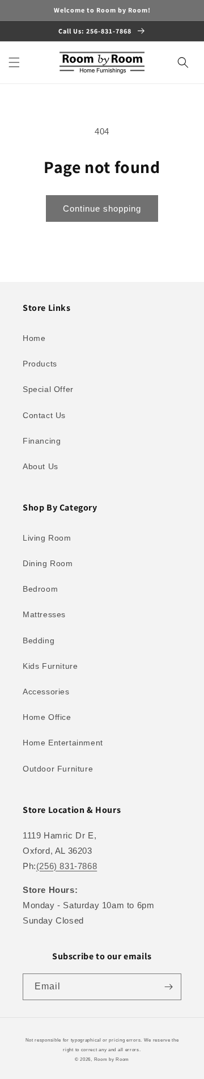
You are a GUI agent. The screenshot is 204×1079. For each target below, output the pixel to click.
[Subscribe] (168, 986)
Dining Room (48, 563)
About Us (40, 466)
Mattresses (44, 614)
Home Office (47, 717)
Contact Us (44, 415)
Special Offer (48, 389)
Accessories (46, 691)
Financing (42, 440)
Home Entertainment (63, 742)
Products (40, 363)
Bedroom (40, 588)
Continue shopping (102, 208)
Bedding (38, 640)
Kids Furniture (50, 666)
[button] (14, 62)
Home (34, 338)
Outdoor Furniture (58, 768)
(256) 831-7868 (66, 866)
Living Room (47, 537)
